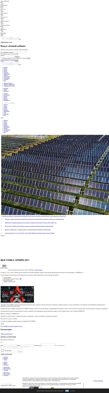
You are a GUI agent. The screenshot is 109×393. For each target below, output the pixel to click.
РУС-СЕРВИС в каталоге (7, 326)
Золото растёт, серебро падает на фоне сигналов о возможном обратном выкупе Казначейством (29, 226)
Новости (6, 358)
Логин (2, 53)
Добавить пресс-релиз (9, 85)
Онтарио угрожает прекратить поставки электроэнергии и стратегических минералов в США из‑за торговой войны (34, 219)
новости (6, 67)
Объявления (7, 367)
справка (6, 75)
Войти (28, 58)
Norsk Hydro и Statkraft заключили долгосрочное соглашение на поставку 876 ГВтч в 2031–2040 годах (31, 222)
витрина (6, 99)
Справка (6, 370)
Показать (17, 56)
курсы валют (7, 76)
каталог (5, 70)
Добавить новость (8, 83)
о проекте (6, 79)
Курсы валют (7, 374)
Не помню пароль (13, 59)
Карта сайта (7, 372)
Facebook (6, 88)
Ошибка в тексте (18, 326)
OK (67, 390)
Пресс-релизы (38, 270)
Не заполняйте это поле (7, 52)
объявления (6, 74)
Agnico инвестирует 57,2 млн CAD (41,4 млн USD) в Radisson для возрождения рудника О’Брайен (30, 233)
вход (5, 80)
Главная (6, 357)
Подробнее (73, 390)
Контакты (6, 375)
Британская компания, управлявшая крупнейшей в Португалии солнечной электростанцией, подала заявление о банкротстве (34, 216)
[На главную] (11, 39)
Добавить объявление (9, 84)
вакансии (6, 72)
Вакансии (6, 364)
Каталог (6, 362)
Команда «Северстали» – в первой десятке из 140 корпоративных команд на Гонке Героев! (28, 229)
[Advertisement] (45, 246)
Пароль (2, 55)
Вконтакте (6, 91)
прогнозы (6, 114)
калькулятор (7, 78)
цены (5, 112)
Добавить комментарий (9, 281)
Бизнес (5, 363)
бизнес (5, 71)
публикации (7, 95)
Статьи (5, 359)
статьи (5, 68)
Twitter (5, 89)
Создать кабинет (5, 59)
